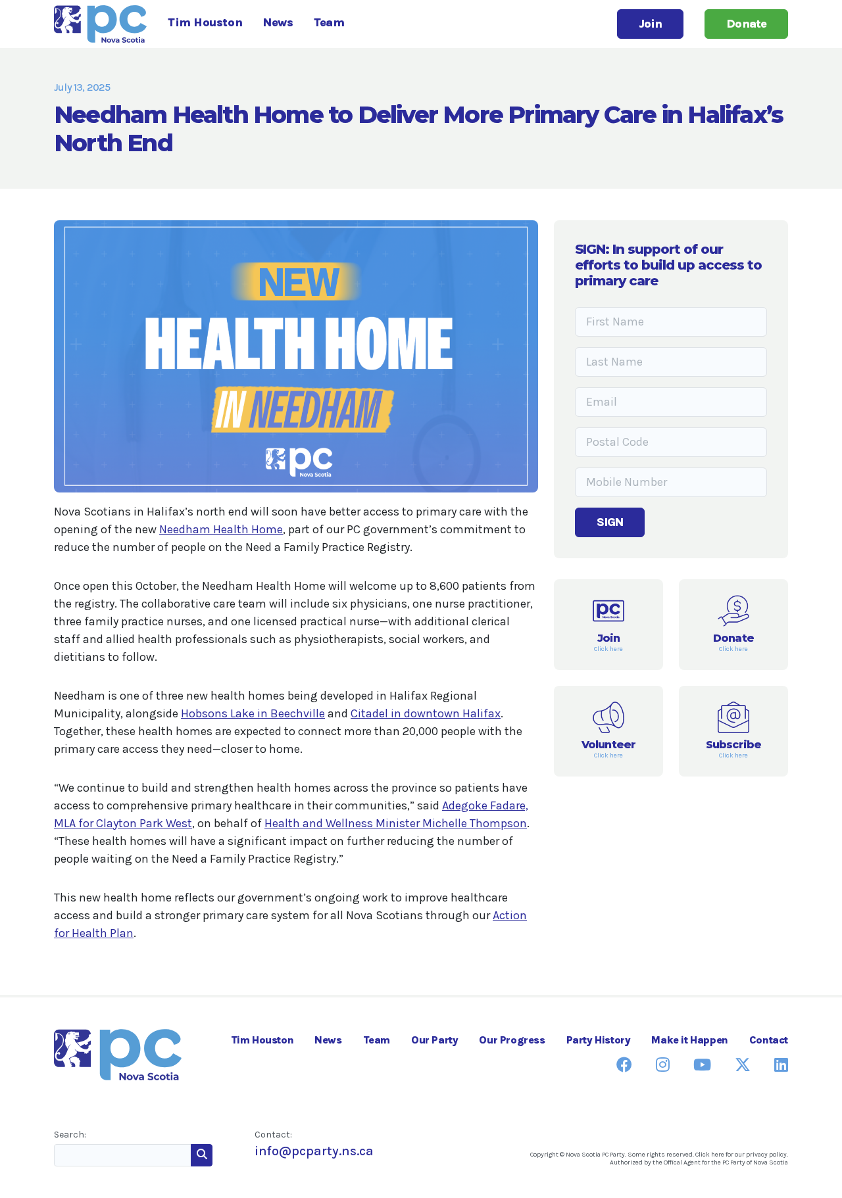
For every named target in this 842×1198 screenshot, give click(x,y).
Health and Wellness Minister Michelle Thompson (395, 823)
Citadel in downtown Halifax (426, 713)
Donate (746, 23)
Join (650, 23)
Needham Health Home (221, 529)
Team (329, 22)
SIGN (610, 522)
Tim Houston (205, 22)
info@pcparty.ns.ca (314, 1151)
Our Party (434, 1040)
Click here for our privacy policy (741, 1155)
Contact (768, 1040)
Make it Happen (689, 1040)
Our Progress (512, 1040)
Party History (598, 1040)
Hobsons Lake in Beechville (253, 713)
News (278, 22)
